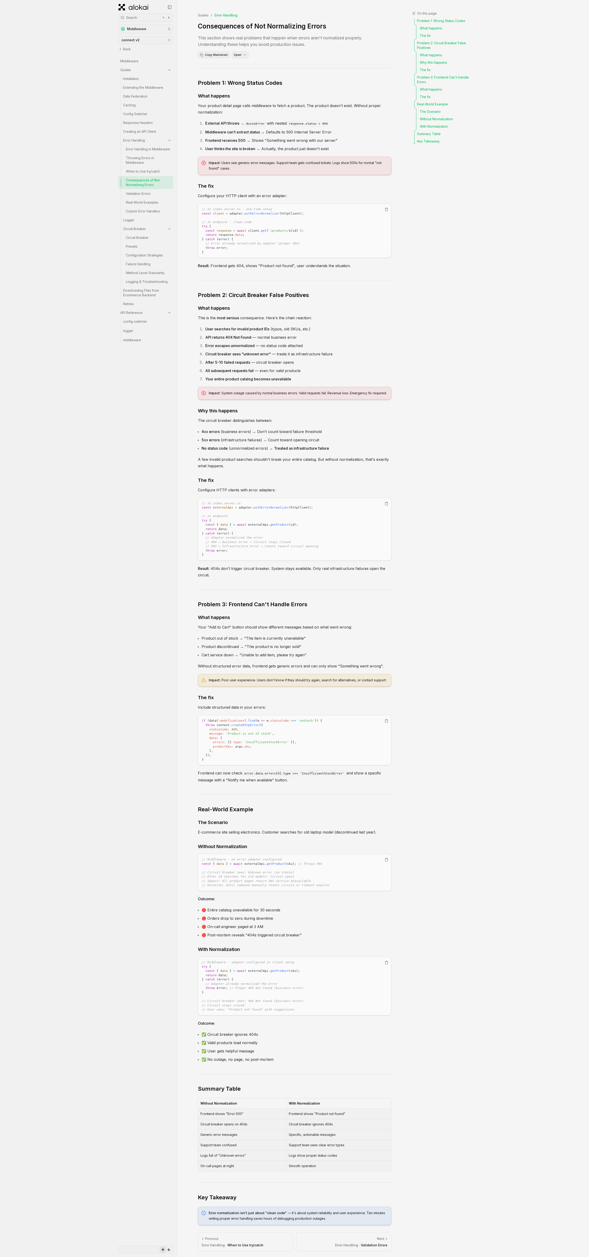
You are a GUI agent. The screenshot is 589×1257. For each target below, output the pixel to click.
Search (148, 17)
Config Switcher (135, 114)
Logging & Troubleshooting (147, 282)
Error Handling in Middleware (148, 149)
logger (128, 331)
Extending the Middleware (143, 87)
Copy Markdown (216, 55)
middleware (132, 340)
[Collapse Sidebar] (169, 7)
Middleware (129, 61)
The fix (206, 186)
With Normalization (219, 949)
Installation (131, 79)
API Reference (131, 313)
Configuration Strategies (144, 255)
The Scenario (213, 822)
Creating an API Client (139, 131)
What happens (214, 96)
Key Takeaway (217, 1197)
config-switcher (135, 321)
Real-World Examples (142, 202)
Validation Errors (138, 194)
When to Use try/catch (143, 171)
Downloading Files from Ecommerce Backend (141, 292)
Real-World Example (225, 809)
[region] (294, 231)
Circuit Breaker (134, 229)
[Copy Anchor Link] (286, 83)
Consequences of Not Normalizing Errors (143, 182)
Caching (129, 105)
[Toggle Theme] (166, 1250)
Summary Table (219, 1088)
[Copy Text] (386, 209)
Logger (128, 220)
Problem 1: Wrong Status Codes (240, 82)
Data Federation (135, 96)
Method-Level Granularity (145, 273)
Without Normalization (222, 846)
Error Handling (134, 140)
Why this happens (218, 411)
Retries (128, 304)
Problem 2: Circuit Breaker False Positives (253, 295)
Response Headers (138, 123)
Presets (131, 246)
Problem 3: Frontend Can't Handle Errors (252, 604)
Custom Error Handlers (143, 211)
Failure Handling (138, 264)
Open (237, 55)
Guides (125, 70)
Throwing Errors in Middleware (140, 160)
